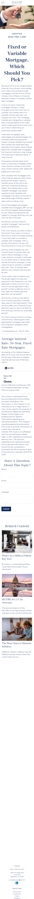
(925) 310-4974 (19, 869)
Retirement (17, 892)
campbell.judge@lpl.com (17, 880)
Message (5, 492)
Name (4, 469)
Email (3, 481)
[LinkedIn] (17, 883)
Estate (17, 896)
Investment (17, 894)
